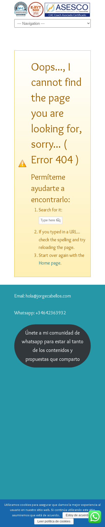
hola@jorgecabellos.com (48, 296)
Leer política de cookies (53, 521)
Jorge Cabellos (52, 9)
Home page (49, 263)
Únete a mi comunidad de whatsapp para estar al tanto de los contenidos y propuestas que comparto (52, 345)
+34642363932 (51, 313)
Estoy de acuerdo (78, 515)
